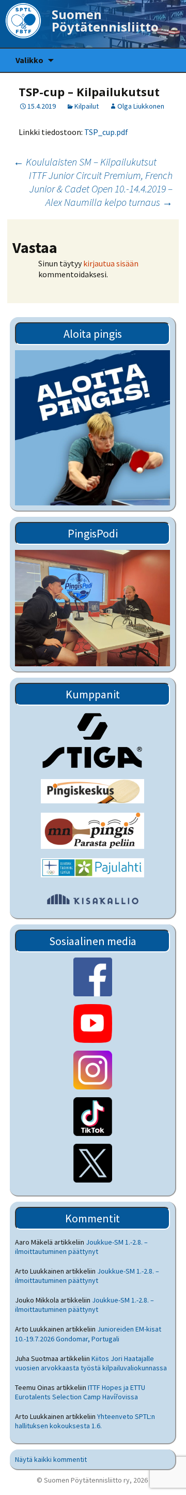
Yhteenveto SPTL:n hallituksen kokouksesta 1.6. (85, 1421)
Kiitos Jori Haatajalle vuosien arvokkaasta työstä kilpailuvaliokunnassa (91, 1363)
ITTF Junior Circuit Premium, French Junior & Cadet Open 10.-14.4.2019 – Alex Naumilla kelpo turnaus (101, 188)
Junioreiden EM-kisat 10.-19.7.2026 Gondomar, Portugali (88, 1333)
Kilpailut (86, 106)
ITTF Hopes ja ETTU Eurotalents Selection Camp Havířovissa (80, 1392)
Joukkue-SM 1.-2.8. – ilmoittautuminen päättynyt (81, 1246)
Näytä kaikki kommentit (51, 1459)
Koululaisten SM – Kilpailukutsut (85, 161)
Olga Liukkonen (140, 106)
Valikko (29, 60)
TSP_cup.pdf (106, 132)
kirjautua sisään (110, 263)
